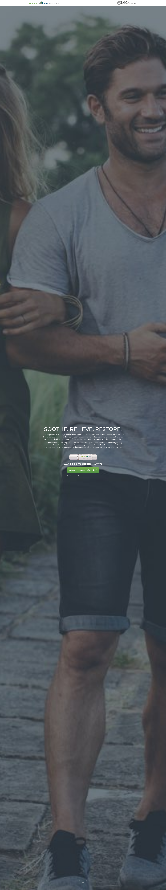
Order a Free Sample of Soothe (83, 470)
